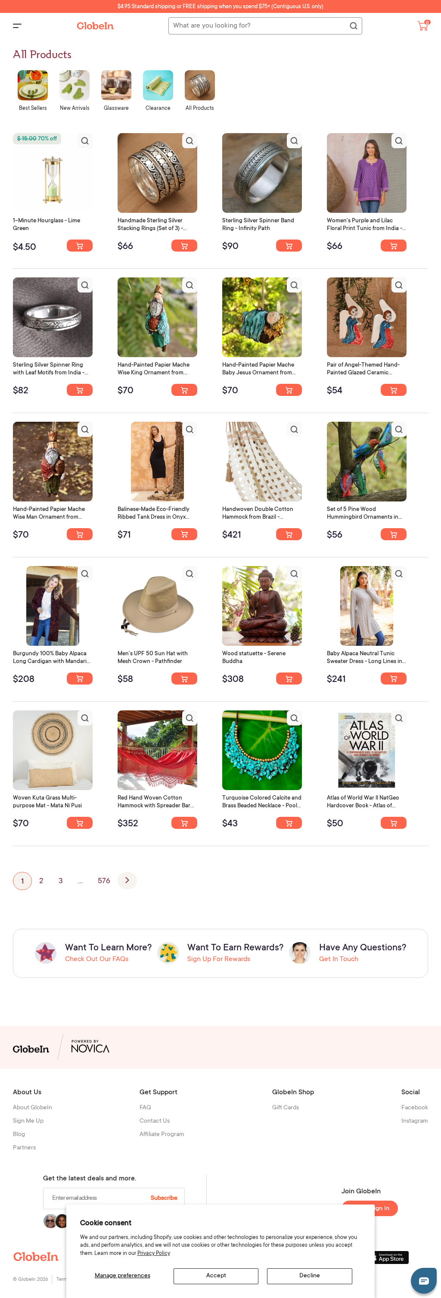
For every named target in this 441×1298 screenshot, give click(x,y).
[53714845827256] (289, 534)
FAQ (145, 1108)
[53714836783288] (394, 823)
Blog (19, 1134)
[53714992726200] (184, 246)
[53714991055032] (289, 246)
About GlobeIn (32, 1108)
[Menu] (17, 26)
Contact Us (155, 1121)
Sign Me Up (28, 1121)
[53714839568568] (394, 678)
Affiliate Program (162, 1134)
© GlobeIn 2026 (30, 1279)
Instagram (414, 1121)
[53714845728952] (394, 534)
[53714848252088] (184, 534)
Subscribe (164, 1198)
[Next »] (127, 880)
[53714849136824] (394, 390)
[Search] (353, 26)
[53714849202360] (289, 390)
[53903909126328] (80, 246)
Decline (309, 1276)
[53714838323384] (184, 823)
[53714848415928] (80, 534)
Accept (216, 1276)
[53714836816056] (289, 823)
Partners (24, 1148)
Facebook (414, 1108)
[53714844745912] (80, 678)
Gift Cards (285, 1108)
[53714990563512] (394, 246)
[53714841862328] (289, 678)
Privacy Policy (153, 1254)
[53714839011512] (80, 823)
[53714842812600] (184, 678)
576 (104, 881)
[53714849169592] (184, 390)
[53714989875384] (80, 390)
